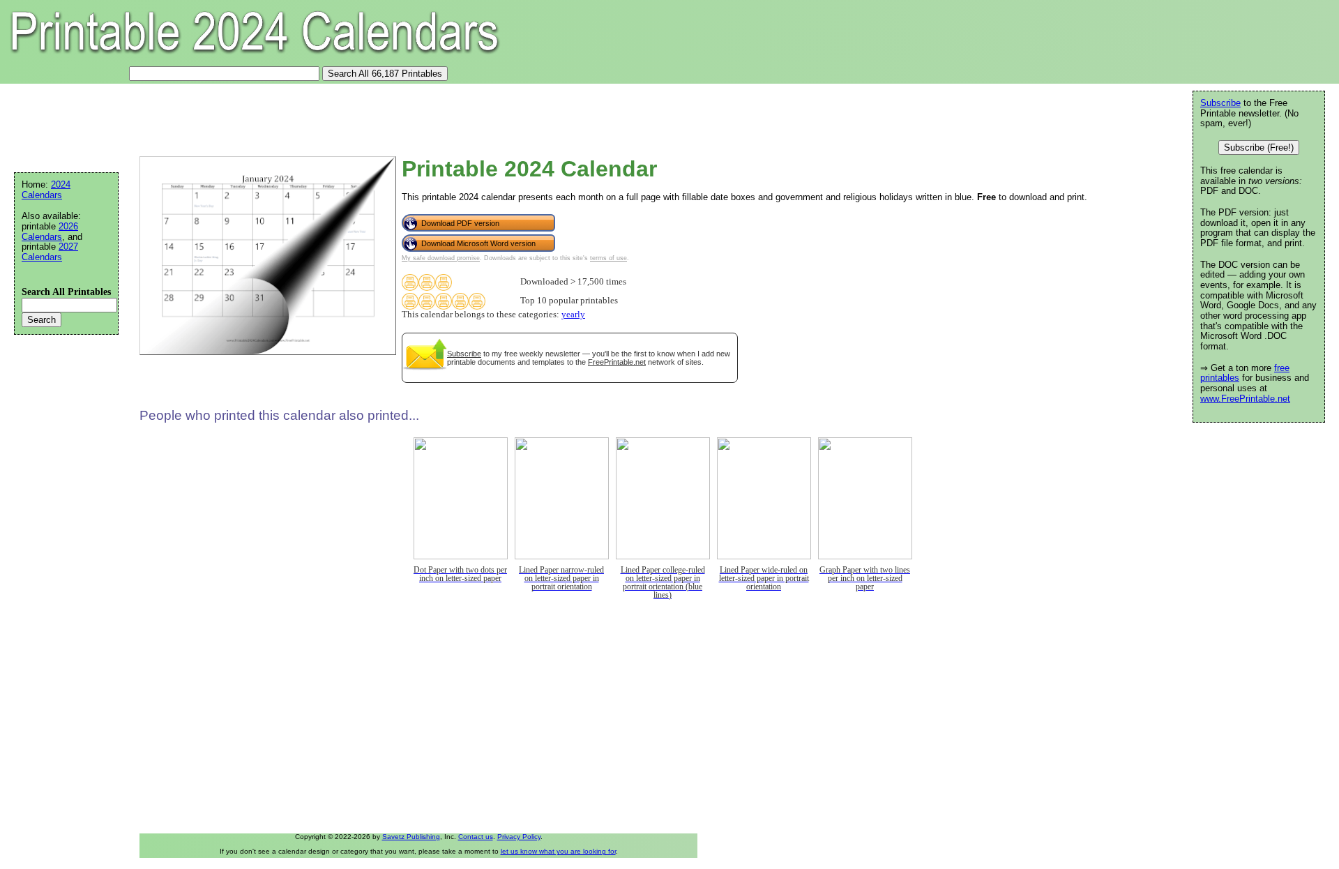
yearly (573, 314)
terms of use (608, 258)
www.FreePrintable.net (1245, 398)
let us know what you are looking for (558, 851)
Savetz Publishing (411, 836)
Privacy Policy (518, 836)
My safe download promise (441, 258)
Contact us (475, 836)
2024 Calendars (46, 189)
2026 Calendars (50, 231)
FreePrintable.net (617, 362)
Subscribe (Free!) (1259, 147)
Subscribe (464, 353)
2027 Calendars (50, 251)
